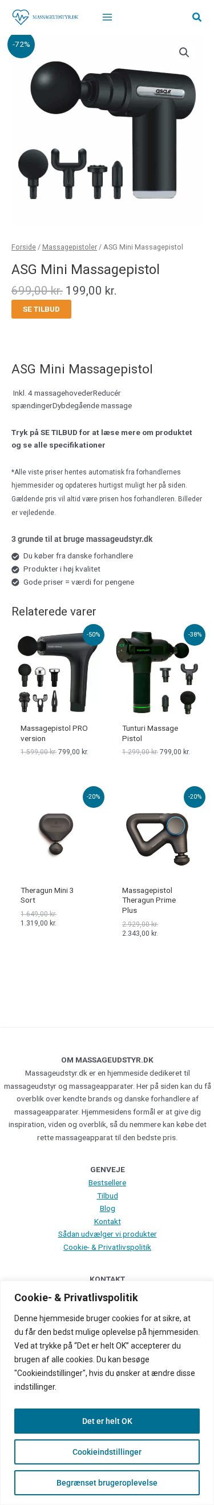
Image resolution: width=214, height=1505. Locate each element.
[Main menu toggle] (107, 17)
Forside (23, 247)
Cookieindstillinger (107, 1451)
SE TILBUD (41, 308)
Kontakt (107, 1221)
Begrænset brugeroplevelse (107, 1482)
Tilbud (107, 1195)
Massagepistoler (69, 247)
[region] (107, 1393)
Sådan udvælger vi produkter (107, 1233)
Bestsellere (107, 1182)
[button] (197, 17)
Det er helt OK (107, 1421)
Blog (107, 1208)
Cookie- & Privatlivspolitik (107, 1247)
